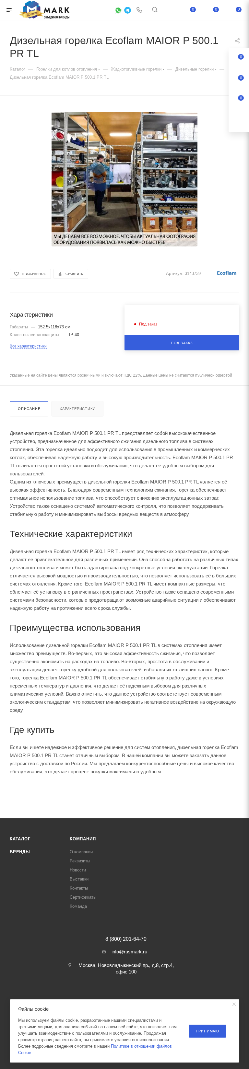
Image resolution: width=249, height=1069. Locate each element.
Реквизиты (80, 861)
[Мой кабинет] (170, 10)
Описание (29, 409)
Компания (83, 838)
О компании (81, 851)
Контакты (79, 888)
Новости (78, 870)
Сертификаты (83, 897)
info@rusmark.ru (129, 951)
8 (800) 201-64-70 (126, 939)
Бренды (20, 851)
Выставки (79, 879)
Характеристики (77, 409)
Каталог (20, 838)
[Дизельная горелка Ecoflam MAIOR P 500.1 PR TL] (124, 179)
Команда (78, 906)
